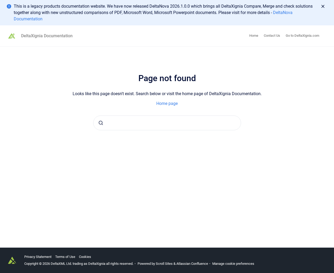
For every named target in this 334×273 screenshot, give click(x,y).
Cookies (85, 257)
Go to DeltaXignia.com (302, 36)
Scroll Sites (164, 264)
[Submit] (101, 123)
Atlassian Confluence (192, 264)
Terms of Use (65, 257)
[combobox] (167, 123)
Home (253, 36)
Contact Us (272, 36)
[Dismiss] (323, 6)
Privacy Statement (37, 257)
